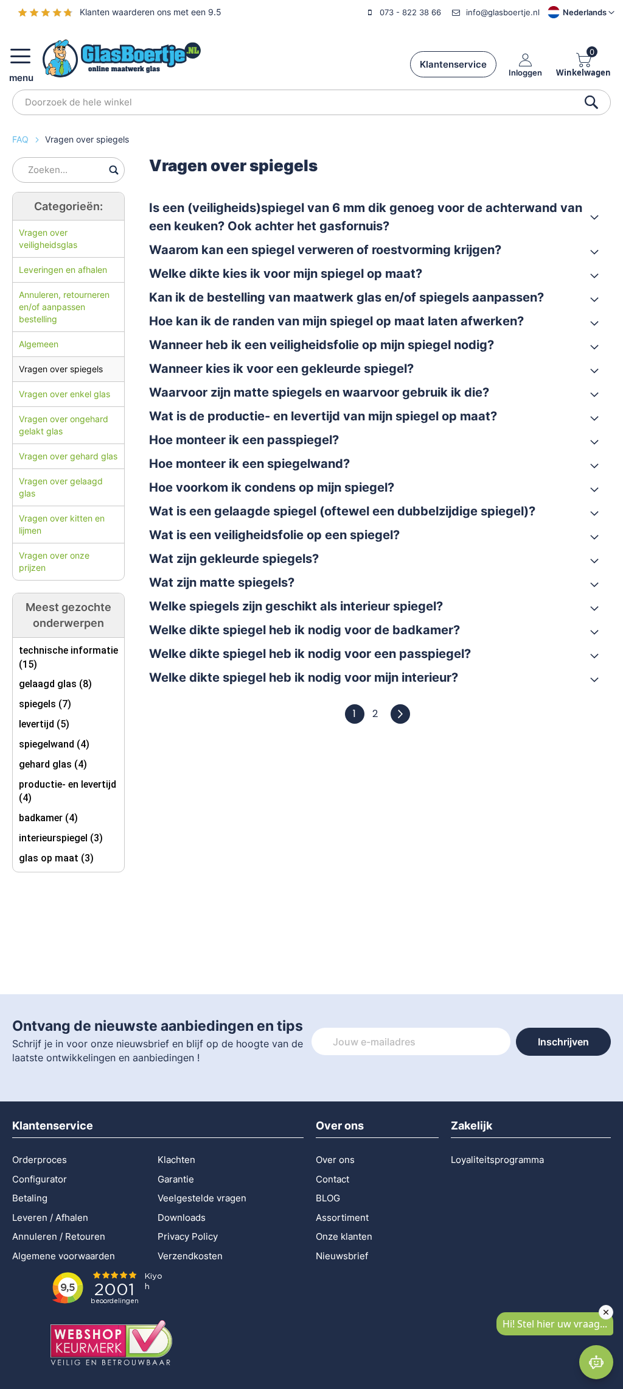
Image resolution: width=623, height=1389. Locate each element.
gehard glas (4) (53, 764)
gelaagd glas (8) (55, 684)
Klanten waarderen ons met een (150, 12)
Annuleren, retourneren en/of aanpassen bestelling (64, 306)
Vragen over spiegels (61, 369)
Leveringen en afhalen (63, 269)
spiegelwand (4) (54, 744)
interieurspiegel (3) (61, 838)
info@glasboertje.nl (503, 12)
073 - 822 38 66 (410, 12)
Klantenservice (453, 64)
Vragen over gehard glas (68, 456)
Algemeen (38, 344)
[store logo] (122, 58)
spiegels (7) (45, 704)
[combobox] (311, 102)
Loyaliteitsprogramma (497, 1159)
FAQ (21, 139)
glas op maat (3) (56, 858)
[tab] (374, 217)
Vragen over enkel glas (64, 394)
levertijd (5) (44, 724)
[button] (571, 12)
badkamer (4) (48, 818)
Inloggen (525, 72)
